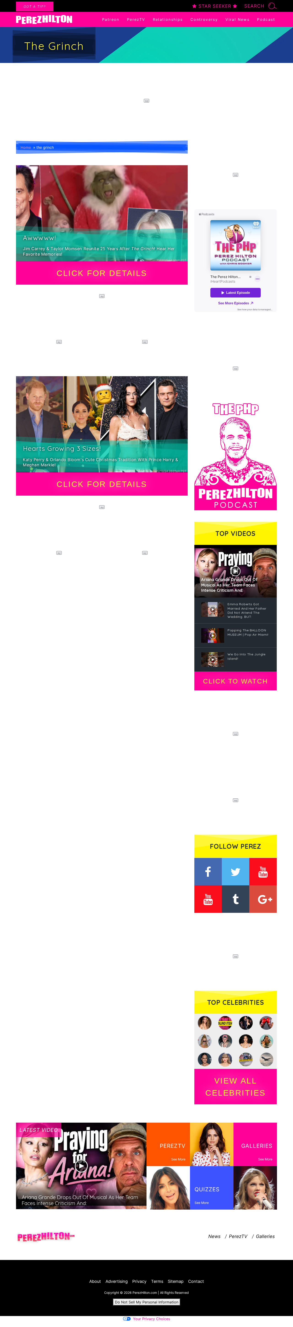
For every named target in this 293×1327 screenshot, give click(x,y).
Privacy (139, 1281)
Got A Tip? (35, 6)
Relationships (168, 19)
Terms (157, 1281)
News (214, 1236)
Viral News (237, 19)
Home (26, 147)
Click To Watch (235, 681)
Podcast (266, 19)
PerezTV (136, 19)
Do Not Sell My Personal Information (146, 1302)
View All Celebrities (235, 1086)
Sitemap (176, 1281)
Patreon (110, 19)
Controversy (204, 19)
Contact (196, 1281)
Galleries (265, 1236)
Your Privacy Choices (151, 1318)
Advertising (117, 1281)
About (95, 1281)
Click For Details (102, 273)
